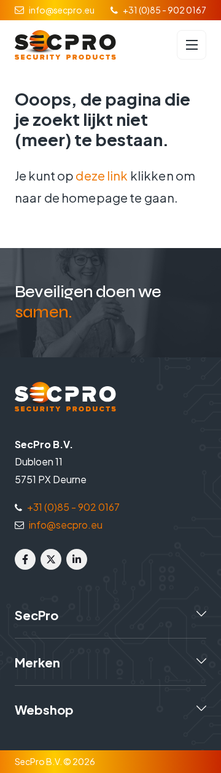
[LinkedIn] (76, 559)
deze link (102, 175)
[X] (51, 559)
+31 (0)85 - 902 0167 (164, 9)
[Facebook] (25, 559)
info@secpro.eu (62, 9)
